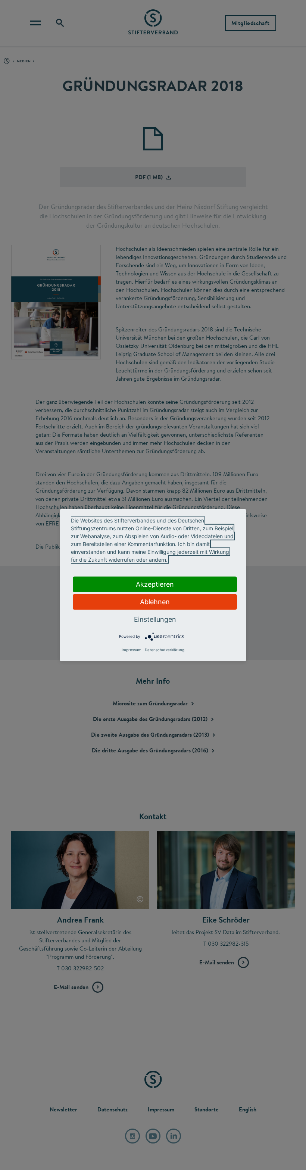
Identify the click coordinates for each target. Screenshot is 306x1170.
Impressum (131, 650)
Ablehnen (155, 601)
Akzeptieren (155, 584)
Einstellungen (155, 619)
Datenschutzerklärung (164, 650)
